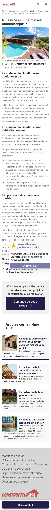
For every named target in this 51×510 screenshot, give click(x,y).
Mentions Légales (13, 456)
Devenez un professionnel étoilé (22, 477)
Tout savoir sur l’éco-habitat (19, 271)
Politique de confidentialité (18, 460)
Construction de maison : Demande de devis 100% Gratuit (24, 466)
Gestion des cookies (15, 481)
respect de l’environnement (30, 63)
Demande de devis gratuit (25, 303)
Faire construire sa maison (18, 11)
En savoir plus (30, 265)
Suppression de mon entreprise (22, 473)
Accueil (4, 11)
